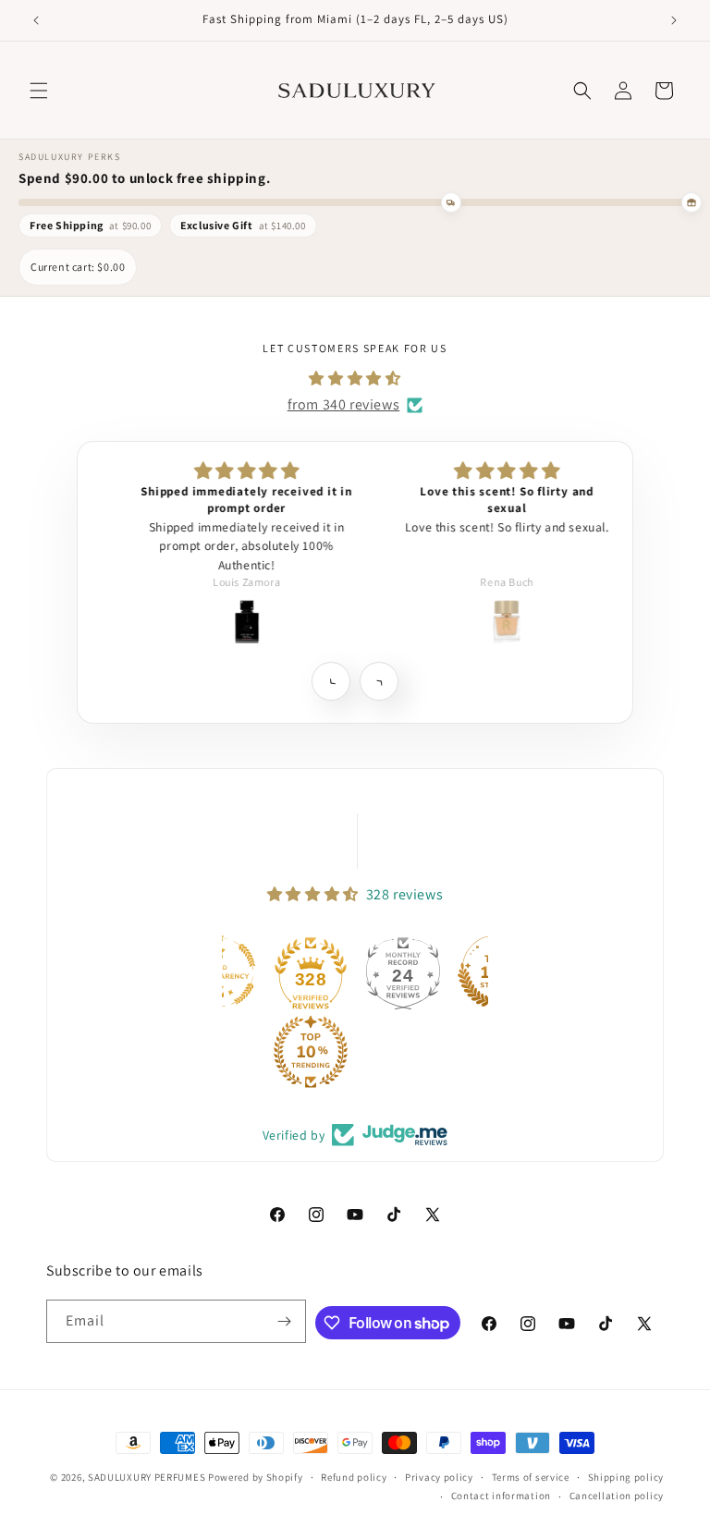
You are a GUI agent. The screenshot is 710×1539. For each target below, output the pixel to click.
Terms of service (530, 1477)
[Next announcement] (674, 20)
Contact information (501, 1495)
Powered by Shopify (255, 1477)
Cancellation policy (616, 1495)
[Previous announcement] (36, 20)
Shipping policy (626, 1477)
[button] (38, 90)
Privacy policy (439, 1477)
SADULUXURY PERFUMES (146, 1477)
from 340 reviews (344, 404)
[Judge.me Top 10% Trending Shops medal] (311, 1052)
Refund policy (353, 1477)
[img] (354, 379)
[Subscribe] (284, 1321)
